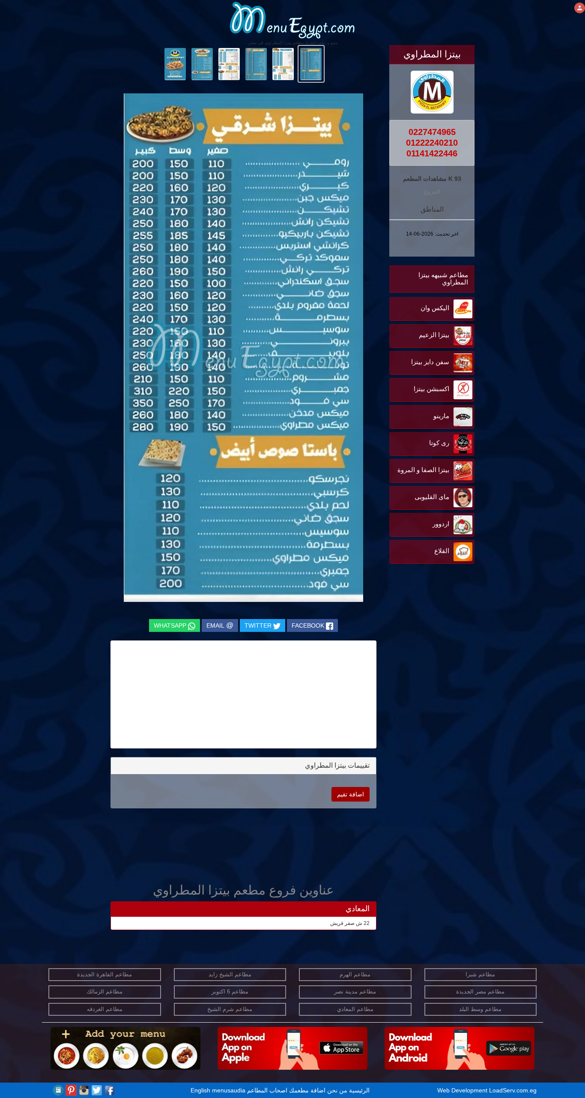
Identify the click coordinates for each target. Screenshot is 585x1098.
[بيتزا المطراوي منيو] (311, 63)
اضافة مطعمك (307, 1090)
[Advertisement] (421, 652)
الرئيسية (359, 1090)
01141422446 (431, 153)
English (200, 1090)
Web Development (463, 1090)
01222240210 (432, 142)
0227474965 (432, 132)
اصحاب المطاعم (267, 1090)
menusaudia (228, 1090)
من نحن (337, 1090)
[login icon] (579, 8)
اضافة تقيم (350, 794)
